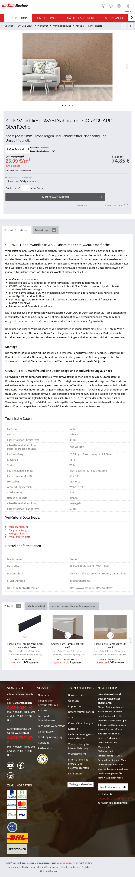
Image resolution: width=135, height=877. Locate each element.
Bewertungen (45, 230)
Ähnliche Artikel (36, 606)
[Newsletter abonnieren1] (125, 786)
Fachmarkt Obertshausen (46, 718)
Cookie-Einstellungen (80, 723)
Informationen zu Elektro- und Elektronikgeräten (78, 764)
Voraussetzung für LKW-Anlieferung (79, 746)
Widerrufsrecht (77, 754)
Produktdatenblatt (19, 536)
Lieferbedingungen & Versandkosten (80, 736)
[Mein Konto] (119, 6)
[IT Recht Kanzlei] (44, 759)
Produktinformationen (16, 230)
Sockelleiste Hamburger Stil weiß (67, 649)
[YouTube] (11, 765)
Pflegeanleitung (17, 530)
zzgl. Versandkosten (23, 170)
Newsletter (44, 695)
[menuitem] (102, 5)
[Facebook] (22, 765)
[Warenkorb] (128, 6)
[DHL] (17, 838)
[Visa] (22, 814)
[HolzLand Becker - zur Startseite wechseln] (15, 5)
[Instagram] (11, 775)
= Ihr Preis (37, 188)
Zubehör (12, 606)
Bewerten (82, 205)
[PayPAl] (11, 794)
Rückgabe (43, 742)
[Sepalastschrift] (11, 814)
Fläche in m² (12, 188)
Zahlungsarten (46, 731)
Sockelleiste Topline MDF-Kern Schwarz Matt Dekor (25, 649)
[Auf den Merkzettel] (25, 636)
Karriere (73, 728)
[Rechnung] (22, 794)
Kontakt (42, 710)
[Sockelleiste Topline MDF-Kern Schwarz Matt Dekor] (25, 627)
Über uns (73, 700)
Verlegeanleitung (18, 526)
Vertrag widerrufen (80, 784)
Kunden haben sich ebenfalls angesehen (74, 606)
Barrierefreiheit (77, 695)
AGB (70, 717)
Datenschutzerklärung (81, 711)
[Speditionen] (17, 849)
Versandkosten (64, 862)
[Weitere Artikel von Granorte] (17, 149)
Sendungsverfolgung (50, 737)
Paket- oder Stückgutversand (23, 181)
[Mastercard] (22, 804)
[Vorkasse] (11, 804)
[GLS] (12, 827)
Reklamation (45, 748)
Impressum (75, 706)
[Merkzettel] (110, 6)
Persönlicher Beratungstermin (48, 703)
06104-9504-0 (20, 707)
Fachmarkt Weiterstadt (51, 726)
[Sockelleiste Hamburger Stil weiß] (67, 627)
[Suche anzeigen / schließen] (103, 5)
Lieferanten (75, 773)
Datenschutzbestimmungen (114, 798)
